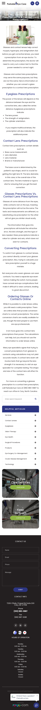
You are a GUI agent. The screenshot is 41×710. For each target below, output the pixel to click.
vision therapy (10, 431)
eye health (9, 437)
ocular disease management (16, 459)
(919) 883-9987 (20, 611)
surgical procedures (12, 442)
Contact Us (20, 518)
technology (9, 464)
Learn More (21, 487)
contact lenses (11, 420)
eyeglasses (9, 426)
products (8, 448)
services (8, 415)
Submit (20, 590)
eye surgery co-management (16, 453)
